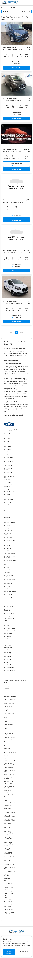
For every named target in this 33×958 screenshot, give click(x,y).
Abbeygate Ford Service (8, 734)
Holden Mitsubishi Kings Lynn (9, 912)
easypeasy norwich (9, 808)
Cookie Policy (24, 951)
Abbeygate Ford (8, 724)
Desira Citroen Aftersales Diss (8, 852)
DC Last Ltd (7, 755)
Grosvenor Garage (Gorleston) (9, 777)
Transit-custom (5, 8)
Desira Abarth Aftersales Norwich (9, 828)
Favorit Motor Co (9, 774)
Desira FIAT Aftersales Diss (8, 848)
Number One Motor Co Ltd (9, 709)
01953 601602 (17, 63)
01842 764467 (17, 165)
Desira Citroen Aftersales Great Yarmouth (8, 844)
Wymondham (7, 686)
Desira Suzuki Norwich (7, 720)
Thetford (6, 688)
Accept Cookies (9, 952)
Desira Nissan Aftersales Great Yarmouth (8, 833)
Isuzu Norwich (7, 731)
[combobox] (24, 11)
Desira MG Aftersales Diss (10, 856)
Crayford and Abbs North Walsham (9, 892)
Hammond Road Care (8, 727)
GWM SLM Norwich (9, 904)
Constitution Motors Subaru (9, 700)
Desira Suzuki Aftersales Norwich (9, 811)
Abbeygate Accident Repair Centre (9, 738)
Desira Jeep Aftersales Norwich (9, 824)
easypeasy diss (8, 805)
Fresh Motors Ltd (8, 781)
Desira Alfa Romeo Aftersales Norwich (9, 819)
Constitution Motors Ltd (9, 867)
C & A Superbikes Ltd (9, 761)
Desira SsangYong (9, 713)
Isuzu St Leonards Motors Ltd (9, 716)
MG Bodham (7, 878)
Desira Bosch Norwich (7, 861)
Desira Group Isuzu (9, 703)
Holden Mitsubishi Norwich (9, 896)
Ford (7, 433)
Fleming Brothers (9, 746)
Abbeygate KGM (8, 784)
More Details (16, 68)
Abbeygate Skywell (9, 909)
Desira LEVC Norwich (10, 803)
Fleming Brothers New (9, 742)
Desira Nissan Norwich (7, 791)
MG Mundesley (8, 881)
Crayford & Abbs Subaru (8, 884)
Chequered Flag (8, 706)
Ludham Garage (8, 758)
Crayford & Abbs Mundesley (8, 874)
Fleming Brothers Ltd (10, 752)
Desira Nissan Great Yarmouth (9, 795)
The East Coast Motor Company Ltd (9, 764)
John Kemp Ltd (8, 906)
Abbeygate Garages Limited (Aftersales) (9, 787)
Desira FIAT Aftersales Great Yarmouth (8, 838)
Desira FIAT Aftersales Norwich (9, 815)
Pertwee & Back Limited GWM (8, 900)
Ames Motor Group (9, 864)
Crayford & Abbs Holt (10, 871)
